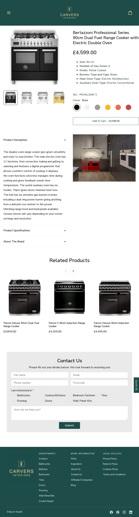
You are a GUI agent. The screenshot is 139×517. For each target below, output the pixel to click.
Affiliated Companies (82, 480)
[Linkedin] (130, 512)
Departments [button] (47, 453)
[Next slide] (62, 98)
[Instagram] (124, 512)
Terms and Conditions (114, 474)
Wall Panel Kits (82, 401)
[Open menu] (12, 12)
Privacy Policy (110, 458)
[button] (10, 98)
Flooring (22, 401)
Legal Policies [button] (112, 453)
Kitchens (43, 469)
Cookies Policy (110, 469)
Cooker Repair (46, 501)
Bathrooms (23, 395)
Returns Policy (110, 464)
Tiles (104, 395)
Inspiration (76, 464)
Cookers (43, 458)
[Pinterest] (117, 512)
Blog (73, 485)
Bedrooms (44, 474)
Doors (48, 401)
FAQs (74, 458)
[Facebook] (111, 512)
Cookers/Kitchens (55, 395)
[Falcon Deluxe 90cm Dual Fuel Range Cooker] (24, 297)
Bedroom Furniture (84, 395)
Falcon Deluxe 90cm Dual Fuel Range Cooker (21, 324)
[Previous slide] (66, 271)
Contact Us (76, 474)
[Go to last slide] (7, 98)
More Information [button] (83, 453)
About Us (76, 469)
